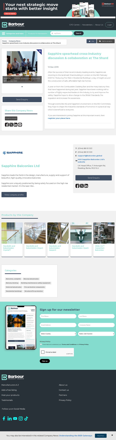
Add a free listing (9, 390)
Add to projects (107, 41)
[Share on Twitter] (11, 125)
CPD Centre (74, 25)
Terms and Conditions (69, 344)
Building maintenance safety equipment (35, 283)
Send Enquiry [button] (22, 99)
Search (78, 33)
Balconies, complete (13, 279)
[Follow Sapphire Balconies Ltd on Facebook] (77, 186)
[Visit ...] (12, 233)
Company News (14, 41)
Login (109, 25)
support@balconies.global (90, 156)
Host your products (10, 395)
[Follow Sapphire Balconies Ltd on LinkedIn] (86, 186)
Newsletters (87, 25)
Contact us (64, 390)
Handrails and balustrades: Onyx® (34, 247)
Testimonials (7, 400)
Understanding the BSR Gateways (75, 436)
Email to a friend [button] (11, 118)
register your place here (59, 118)
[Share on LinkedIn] (16, 125)
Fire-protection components (34, 287)
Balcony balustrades (31, 279)
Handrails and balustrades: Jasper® (55, 248)
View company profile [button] (14, 194)
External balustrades (13, 287)
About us (63, 385)
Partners (63, 395)
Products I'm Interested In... (38, 33)
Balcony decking (12, 283)
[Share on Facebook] (7, 125)
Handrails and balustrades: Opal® (80, 247)
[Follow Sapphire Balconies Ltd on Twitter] (82, 186)
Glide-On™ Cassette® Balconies (100, 248)
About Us (99, 25)
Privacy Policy (45, 341)
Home (4, 41)
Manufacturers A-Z (10, 385)
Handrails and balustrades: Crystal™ (9, 248)
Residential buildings (14, 291)
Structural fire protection (34, 291)
